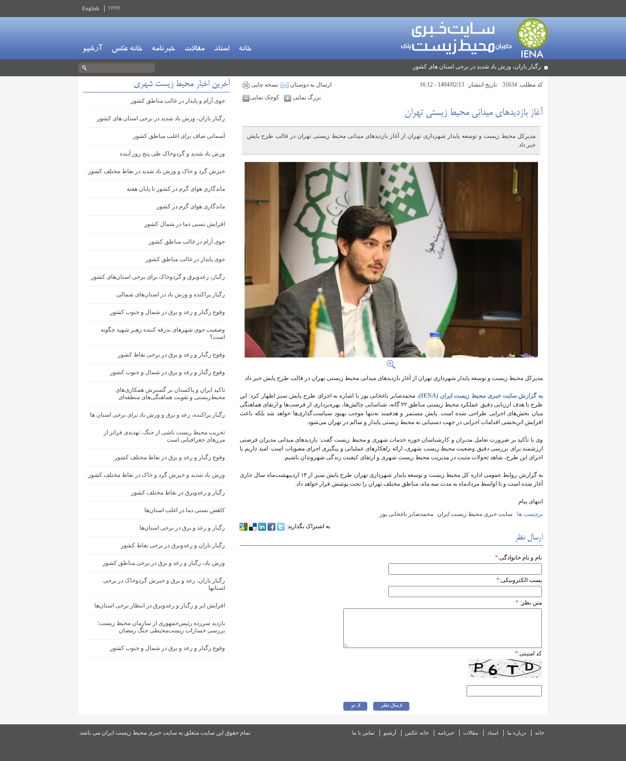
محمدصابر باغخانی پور (406, 514)
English (90, 8)
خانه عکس (127, 49)
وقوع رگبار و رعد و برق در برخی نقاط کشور (171, 354)
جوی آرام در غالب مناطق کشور (187, 241)
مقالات (194, 49)
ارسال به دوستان (310, 84)
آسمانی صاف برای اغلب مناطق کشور (179, 136)
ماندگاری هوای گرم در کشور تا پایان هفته (176, 188)
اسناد (221, 49)
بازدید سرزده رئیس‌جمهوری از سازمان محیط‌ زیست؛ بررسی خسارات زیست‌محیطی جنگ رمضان (161, 627)
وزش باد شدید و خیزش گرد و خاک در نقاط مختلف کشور (156, 474)
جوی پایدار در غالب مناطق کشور (185, 259)
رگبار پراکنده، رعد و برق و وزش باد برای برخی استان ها (157, 414)
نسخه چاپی (264, 84)
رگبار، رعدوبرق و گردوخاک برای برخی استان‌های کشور (158, 276)
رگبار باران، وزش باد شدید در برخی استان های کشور (477, 66)
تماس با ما (363, 733)
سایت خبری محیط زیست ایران (475, 514)
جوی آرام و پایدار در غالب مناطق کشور (178, 100)
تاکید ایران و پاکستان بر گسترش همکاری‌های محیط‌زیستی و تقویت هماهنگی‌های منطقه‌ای (170, 393)
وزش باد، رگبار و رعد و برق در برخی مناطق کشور (164, 563)
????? (114, 8)
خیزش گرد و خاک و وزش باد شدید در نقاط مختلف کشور (156, 171)
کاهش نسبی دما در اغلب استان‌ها (184, 510)
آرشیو (92, 49)
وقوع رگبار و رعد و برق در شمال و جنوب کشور (167, 312)
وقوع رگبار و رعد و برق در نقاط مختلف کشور (169, 457)
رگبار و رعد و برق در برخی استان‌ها (182, 527)
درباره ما (516, 733)
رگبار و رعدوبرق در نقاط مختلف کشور (178, 492)
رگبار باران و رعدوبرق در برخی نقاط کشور (173, 545)
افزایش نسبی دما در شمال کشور (184, 224)
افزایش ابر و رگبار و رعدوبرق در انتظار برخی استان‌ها (159, 605)
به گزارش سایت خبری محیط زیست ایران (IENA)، (480, 395)
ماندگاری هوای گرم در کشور (190, 206)
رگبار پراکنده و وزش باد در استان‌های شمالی (170, 294)
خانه (245, 49)
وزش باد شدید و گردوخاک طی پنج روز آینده (172, 153)
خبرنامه (163, 49)
